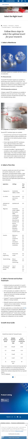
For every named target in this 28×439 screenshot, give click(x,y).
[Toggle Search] (25, 1)
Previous (2, 327)
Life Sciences (5, 4)
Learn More (5, 400)
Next (25, 327)
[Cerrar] (26, 425)
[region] (14, 431)
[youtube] (18, 417)
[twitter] (15, 417)
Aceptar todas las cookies (14, 437)
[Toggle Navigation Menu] (3, 1)
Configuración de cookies (14, 433)
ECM (24, 308)
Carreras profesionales (17, 423)
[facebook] (12, 417)
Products (17, 25)
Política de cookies (19, 431)
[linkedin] (20, 417)
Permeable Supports (6, 27)
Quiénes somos (5, 423)
